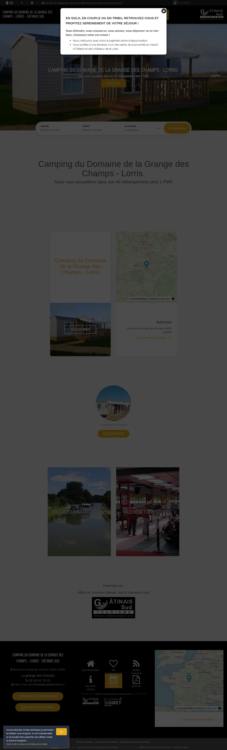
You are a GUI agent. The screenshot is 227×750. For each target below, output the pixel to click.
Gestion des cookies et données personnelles (27, 744)
